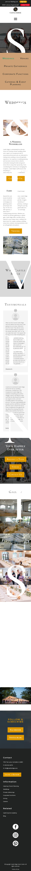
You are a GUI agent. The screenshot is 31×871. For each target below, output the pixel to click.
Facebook (15, 729)
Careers (5, 801)
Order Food (25, 5)
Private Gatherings (15, 66)
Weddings (8, 58)
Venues (24, 58)
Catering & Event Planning (15, 83)
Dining (5, 798)
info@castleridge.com (11, 768)
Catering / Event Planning (11, 786)
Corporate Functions (15, 74)
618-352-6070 (9, 765)
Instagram (15, 737)
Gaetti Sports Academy (10, 813)
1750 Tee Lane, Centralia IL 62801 (13, 762)
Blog (4, 816)
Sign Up (23, 1)
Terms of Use (15, 869)
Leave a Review (12, 775)
